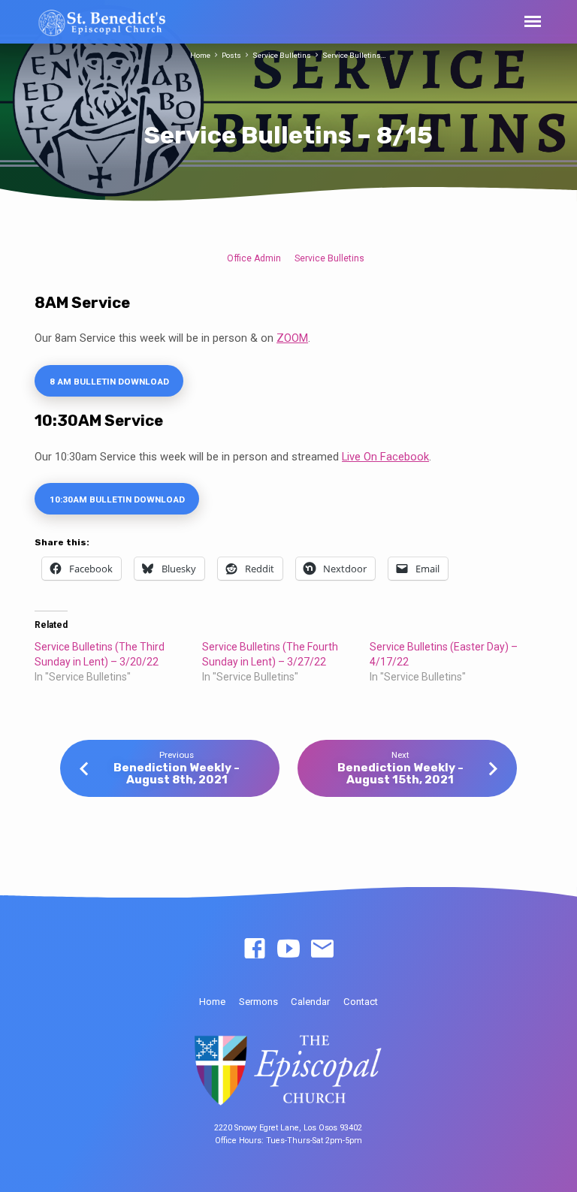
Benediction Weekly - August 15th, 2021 (400, 773)
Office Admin (254, 258)
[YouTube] (288, 949)
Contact (360, 1001)
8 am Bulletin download (109, 381)
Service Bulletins (281, 55)
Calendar (310, 1001)
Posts (231, 55)
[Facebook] (254, 949)
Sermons (258, 1001)
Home (200, 55)
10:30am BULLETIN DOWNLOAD (117, 499)
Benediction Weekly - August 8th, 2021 (176, 773)
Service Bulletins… (354, 55)
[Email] (322, 949)
